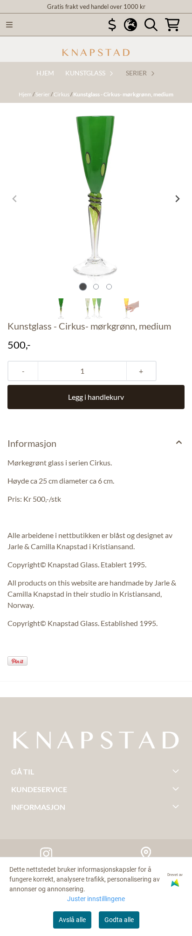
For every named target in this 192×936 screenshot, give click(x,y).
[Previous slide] (14, 198)
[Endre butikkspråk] (130, 24)
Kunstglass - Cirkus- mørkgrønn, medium (123, 94)
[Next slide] (177, 198)
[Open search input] (151, 24)
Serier (43, 94)
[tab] (83, 286)
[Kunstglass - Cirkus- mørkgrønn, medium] (96, 198)
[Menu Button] (9, 24)
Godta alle (119, 919)
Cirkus (62, 94)
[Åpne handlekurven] (172, 24)
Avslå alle (72, 919)
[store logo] (96, 53)
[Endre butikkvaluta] (112, 24)
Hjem (26, 94)
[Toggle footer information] (177, 770)
